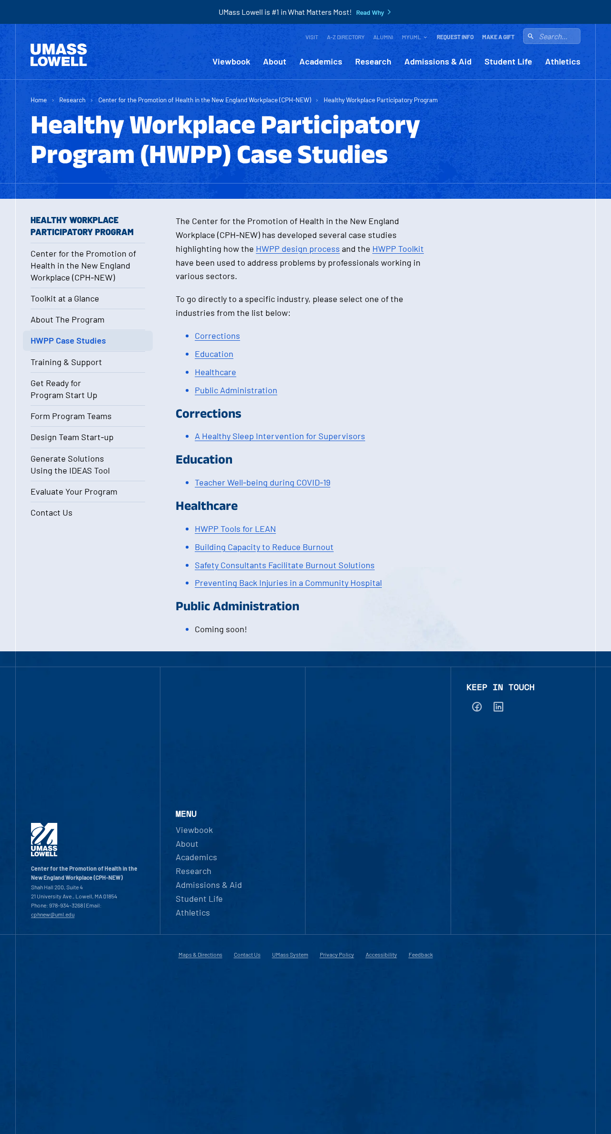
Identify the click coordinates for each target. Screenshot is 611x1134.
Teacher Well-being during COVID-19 (262, 482)
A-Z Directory (346, 36)
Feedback (421, 954)
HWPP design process (298, 248)
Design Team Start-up (72, 437)
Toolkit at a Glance (65, 298)
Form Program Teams (71, 415)
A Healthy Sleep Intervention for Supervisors (280, 436)
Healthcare (215, 372)
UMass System (290, 954)
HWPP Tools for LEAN (235, 528)
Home (39, 100)
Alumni (383, 36)
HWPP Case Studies (68, 340)
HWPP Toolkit (398, 248)
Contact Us (52, 512)
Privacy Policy (337, 954)
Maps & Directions (200, 954)
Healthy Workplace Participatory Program (381, 100)
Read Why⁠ (370, 12)
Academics (320, 61)
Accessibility (381, 954)
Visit (312, 36)
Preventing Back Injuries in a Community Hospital (288, 582)
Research (373, 61)
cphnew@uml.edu (52, 914)
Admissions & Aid (438, 61)
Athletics (562, 61)
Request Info (455, 36)
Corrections (217, 335)
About (274, 61)
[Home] (59, 54)
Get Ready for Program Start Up (64, 389)
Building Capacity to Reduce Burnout (264, 546)
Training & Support (66, 361)
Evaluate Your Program (74, 491)
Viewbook (231, 61)
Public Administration (236, 390)
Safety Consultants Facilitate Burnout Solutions (285, 565)
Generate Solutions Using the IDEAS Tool (70, 464)
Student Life (508, 61)
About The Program (68, 319)
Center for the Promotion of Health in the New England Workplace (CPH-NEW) (204, 100)
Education (214, 353)
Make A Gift (498, 36)
